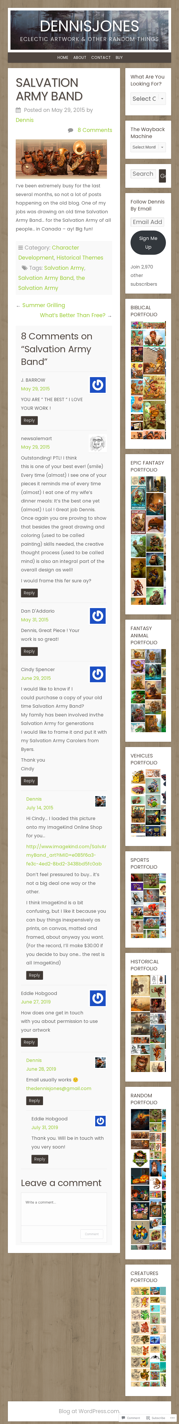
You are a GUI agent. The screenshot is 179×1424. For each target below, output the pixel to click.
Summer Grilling (43, 305)
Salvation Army (64, 268)
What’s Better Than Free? (72, 315)
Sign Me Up (148, 242)
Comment (92, 1234)
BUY (119, 57)
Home (62, 57)
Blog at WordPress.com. (89, 1411)
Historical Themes (80, 258)
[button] (137, 325)
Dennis (25, 120)
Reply (29, 420)
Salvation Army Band (46, 278)
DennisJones (89, 26)
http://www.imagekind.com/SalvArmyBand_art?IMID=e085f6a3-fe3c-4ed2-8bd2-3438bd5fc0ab (66, 855)
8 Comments (95, 130)
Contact (101, 57)
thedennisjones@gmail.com (58, 1088)
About (79, 57)
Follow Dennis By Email (148, 205)
